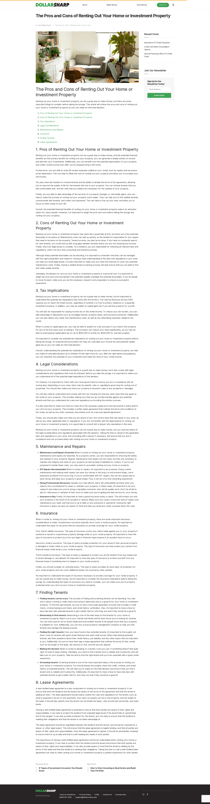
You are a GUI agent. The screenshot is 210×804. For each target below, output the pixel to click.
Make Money (112, 5)
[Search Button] (173, 5)
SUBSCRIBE (159, 95)
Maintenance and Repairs (51, 129)
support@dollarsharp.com (86, 797)
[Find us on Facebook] (147, 794)
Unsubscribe (120, 794)
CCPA (97, 794)
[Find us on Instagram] (143, 794)
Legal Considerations (49, 125)
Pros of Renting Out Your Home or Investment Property (66, 113)
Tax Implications (47, 121)
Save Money (142, 5)
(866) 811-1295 (65, 797)
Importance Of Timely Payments (157, 43)
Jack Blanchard (44, 25)
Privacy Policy (85, 794)
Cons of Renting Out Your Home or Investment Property (66, 117)
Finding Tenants (47, 138)
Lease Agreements (48, 142)
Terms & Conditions (67, 794)
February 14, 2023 (62, 25)
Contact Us (107, 794)
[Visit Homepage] (52, 5)
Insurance (44, 134)
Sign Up (163, 5)
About (84, 5)
